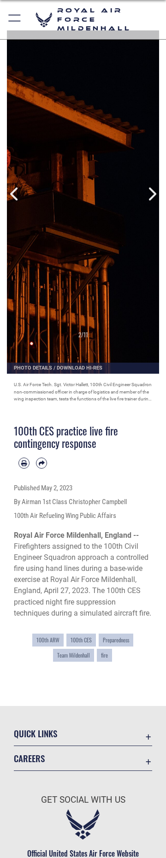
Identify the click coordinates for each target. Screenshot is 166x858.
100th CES (81, 640)
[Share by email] (41, 463)
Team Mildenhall (73, 655)
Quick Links (35, 733)
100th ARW (47, 640)
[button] (15, 19)
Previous (14, 194)
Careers (29, 758)
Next (151, 194)
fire (104, 655)
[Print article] (24, 463)
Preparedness (116, 640)
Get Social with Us (83, 799)
